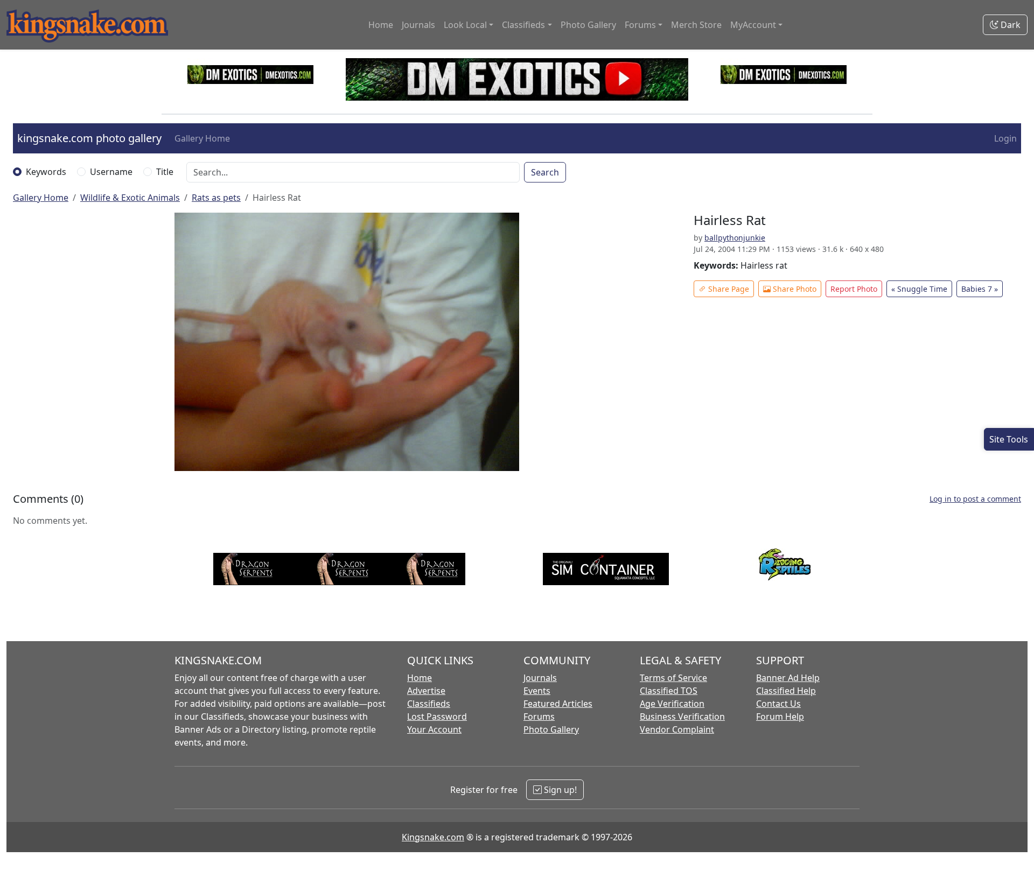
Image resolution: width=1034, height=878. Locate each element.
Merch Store (696, 25)
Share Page (727, 289)
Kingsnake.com (433, 837)
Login (1005, 138)
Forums (539, 716)
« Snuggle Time (919, 289)
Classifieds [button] (523, 25)
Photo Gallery (588, 25)
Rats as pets (216, 197)
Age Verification (672, 704)
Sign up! (559, 790)
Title (164, 172)
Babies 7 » (979, 289)
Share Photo (793, 289)
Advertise (426, 691)
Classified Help (786, 691)
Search (545, 172)
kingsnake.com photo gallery (89, 138)
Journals (418, 25)
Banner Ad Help (788, 678)
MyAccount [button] (753, 25)
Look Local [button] (465, 25)
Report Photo (853, 289)
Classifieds (428, 704)
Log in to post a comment (975, 499)
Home (380, 25)
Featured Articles (557, 704)
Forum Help (780, 716)
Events (536, 691)
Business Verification (682, 716)
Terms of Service (673, 678)
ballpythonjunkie (734, 238)
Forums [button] (640, 25)
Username (111, 172)
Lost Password (437, 716)
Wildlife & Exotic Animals (130, 197)
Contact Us (778, 704)
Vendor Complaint (677, 729)
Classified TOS (668, 691)
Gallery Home (202, 138)
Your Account (434, 729)
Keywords (46, 172)
